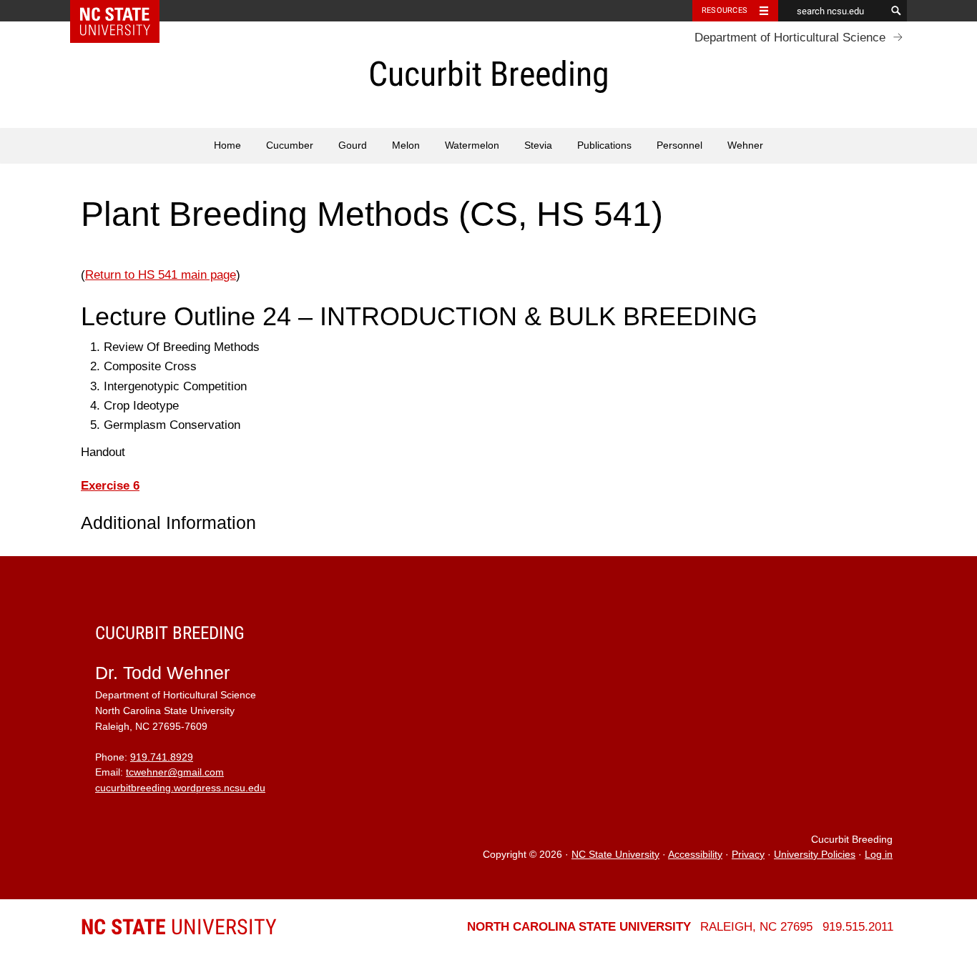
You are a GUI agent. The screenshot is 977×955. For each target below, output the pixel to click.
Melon (406, 145)
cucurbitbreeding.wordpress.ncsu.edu (180, 788)
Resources (724, 10)
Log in (879, 854)
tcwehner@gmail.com (175, 772)
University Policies (814, 854)
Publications (604, 145)
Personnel (679, 145)
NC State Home (124, 10)
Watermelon (472, 145)
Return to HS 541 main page (160, 275)
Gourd (352, 145)
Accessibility (695, 854)
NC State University (615, 854)
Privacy (748, 854)
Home (227, 145)
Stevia (538, 145)
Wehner (745, 145)
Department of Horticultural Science (789, 37)
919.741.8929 (161, 757)
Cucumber (289, 145)
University (179, 926)
